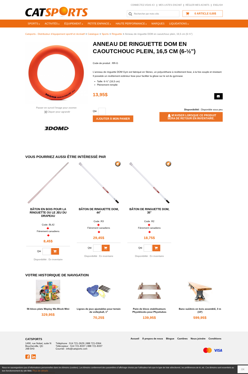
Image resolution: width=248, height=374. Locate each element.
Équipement (72, 23)
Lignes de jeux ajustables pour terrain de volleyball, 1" (99, 310)
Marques (157, 23)
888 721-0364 (93, 343)
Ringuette (117, 34)
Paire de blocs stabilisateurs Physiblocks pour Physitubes (149, 310)
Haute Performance (130, 23)
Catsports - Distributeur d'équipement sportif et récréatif (55, 34)
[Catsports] (56, 12)
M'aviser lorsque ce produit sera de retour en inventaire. (192, 117)
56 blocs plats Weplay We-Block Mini (48, 309)
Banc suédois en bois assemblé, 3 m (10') (200, 310)
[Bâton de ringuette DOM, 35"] (149, 183)
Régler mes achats (197, 5)
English (218, 5)
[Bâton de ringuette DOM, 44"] (99, 183)
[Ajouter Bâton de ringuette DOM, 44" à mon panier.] (106, 248)
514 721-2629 (76, 343)
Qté (95, 111)
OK (242, 369)
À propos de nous (152, 338)
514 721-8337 (77, 346)
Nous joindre (198, 338)
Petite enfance (98, 23)
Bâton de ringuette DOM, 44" (99, 211)
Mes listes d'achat (170, 5)
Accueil (135, 338)
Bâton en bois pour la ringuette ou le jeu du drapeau (48, 213)
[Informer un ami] (218, 96)
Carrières (182, 338)
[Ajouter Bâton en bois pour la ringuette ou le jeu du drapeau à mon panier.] (55, 251)
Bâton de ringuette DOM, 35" (149, 211)
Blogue (170, 338)
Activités (51, 23)
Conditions (215, 338)
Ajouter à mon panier (113, 118)
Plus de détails (40, 370)
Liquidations (178, 23)
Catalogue (93, 34)
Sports (33, 23)
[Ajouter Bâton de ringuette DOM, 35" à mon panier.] (156, 248)
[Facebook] (27, 356)
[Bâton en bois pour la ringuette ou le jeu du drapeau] (48, 183)
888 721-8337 (94, 346)
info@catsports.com (76, 348)
